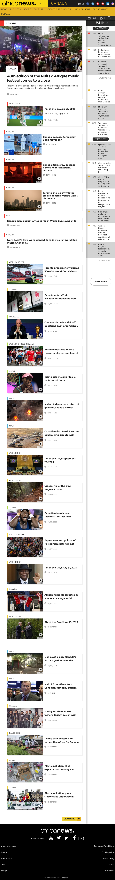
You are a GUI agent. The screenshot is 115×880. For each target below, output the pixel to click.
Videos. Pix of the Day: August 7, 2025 (57, 488)
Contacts (5, 853)
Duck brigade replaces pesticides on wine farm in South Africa (104, 216)
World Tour (15, 104)
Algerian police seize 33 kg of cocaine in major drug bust (104, 167)
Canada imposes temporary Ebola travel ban (59, 138)
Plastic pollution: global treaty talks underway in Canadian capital (59, 795)
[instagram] (82, 838)
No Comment (82, 9)
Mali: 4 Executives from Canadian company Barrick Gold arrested (60, 686)
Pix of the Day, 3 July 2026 (59, 109)
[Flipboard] (67, 838)
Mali (11, 399)
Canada (12, 69)
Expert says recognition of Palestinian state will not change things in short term (61, 542)
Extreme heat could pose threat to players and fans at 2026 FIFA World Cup (61, 351)
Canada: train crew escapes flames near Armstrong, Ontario (59, 168)
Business (15, 9)
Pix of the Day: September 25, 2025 (59, 460)
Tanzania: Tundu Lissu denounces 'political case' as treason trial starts (104, 128)
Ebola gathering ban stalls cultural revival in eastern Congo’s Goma (104, 39)
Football (14, 317)
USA (8, 216)
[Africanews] (18, 3)
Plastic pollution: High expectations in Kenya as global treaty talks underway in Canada (61, 768)
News (4, 9)
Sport (27, 9)
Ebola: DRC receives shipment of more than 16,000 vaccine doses (104, 112)
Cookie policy (108, 853)
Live (93, 18)
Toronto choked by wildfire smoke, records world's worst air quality (60, 196)
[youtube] (51, 838)
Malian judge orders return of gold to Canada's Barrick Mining (61, 406)
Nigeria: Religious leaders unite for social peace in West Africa (104, 250)
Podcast (6, 14)
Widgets (5, 871)
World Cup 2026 (17, 262)
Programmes (101, 9)
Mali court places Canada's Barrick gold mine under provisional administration (60, 659)
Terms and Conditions (104, 846)
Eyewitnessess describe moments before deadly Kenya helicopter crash (104, 151)
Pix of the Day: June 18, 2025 (61, 622)
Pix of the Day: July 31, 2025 (60, 567)
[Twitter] (59, 838)
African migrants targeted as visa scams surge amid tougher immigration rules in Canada (61, 597)
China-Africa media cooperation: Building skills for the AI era (104, 181)
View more (100, 281)
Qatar (12, 371)
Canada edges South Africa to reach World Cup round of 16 (41, 221)
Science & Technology (59, 9)
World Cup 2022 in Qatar (21, 344)
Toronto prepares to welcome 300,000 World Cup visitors (61, 270)
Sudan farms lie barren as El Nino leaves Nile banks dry (104, 53)
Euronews (109, 871)
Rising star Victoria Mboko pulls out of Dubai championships (60, 379)
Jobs (3, 865)
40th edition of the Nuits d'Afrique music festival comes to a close (43, 78)
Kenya (12, 760)
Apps (111, 865)
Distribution (6, 859)
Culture (38, 9)
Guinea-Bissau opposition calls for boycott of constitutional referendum (104, 232)
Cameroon (14, 733)
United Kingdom (17, 535)
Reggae (13, 706)
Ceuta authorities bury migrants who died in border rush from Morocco (104, 96)
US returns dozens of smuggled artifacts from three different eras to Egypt (104, 67)
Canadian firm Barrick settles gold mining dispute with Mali (61, 433)
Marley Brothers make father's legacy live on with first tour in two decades (60, 713)
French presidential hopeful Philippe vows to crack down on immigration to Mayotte (104, 199)
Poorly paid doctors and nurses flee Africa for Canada (61, 740)
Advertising (108, 859)
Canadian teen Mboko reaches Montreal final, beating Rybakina (57, 515)
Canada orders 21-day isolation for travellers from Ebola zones (60, 297)
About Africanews (9, 846)
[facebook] (75, 838)
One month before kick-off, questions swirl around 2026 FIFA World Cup (61, 324)
